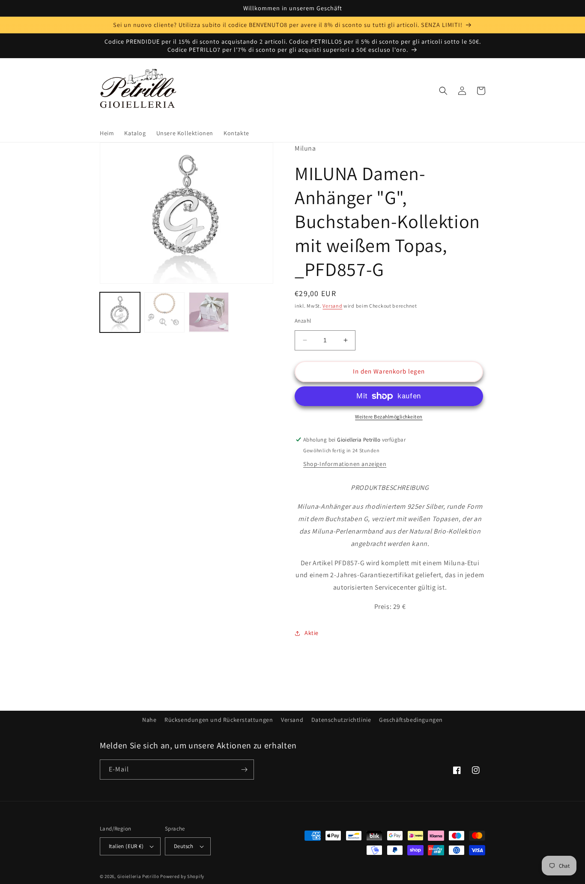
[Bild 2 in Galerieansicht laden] (164, 312)
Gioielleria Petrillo (138, 876)
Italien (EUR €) (126, 846)
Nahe (149, 720)
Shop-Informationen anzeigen (344, 464)
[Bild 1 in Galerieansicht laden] (120, 312)
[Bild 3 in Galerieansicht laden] (209, 312)
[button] (443, 90)
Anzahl (303, 320)
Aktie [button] (311, 633)
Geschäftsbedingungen (411, 720)
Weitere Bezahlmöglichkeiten (389, 416)
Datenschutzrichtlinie (341, 720)
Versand (332, 306)
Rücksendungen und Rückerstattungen (218, 720)
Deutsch (184, 846)
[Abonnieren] (244, 769)
